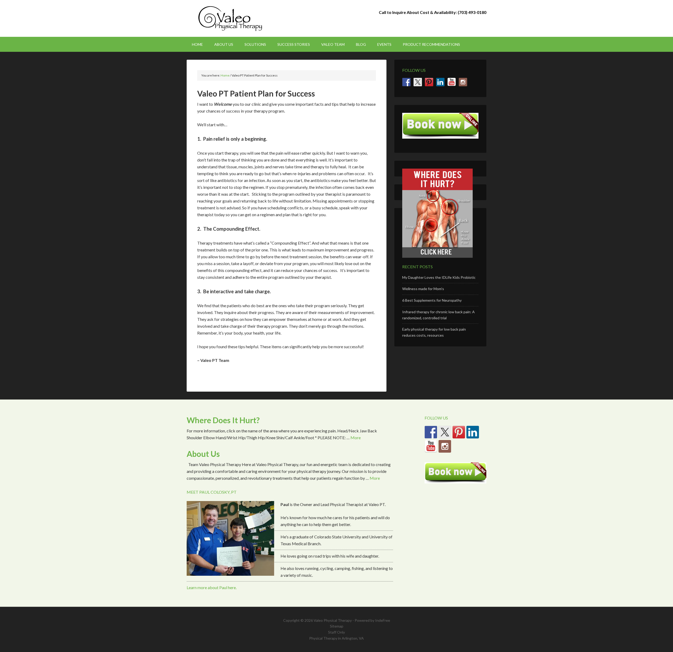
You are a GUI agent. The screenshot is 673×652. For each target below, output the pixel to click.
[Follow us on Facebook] (406, 82)
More (355, 437)
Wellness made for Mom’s (423, 288)
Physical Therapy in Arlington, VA (336, 638)
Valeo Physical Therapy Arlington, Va (231, 18)
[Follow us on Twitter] (418, 82)
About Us (203, 453)
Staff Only (336, 632)
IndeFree (382, 620)
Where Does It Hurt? (223, 420)
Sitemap (336, 626)
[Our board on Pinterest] (429, 82)
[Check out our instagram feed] (463, 82)
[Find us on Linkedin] (440, 82)
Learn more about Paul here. (212, 587)
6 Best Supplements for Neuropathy (432, 300)
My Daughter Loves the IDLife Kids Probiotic (439, 277)
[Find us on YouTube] (451, 82)
